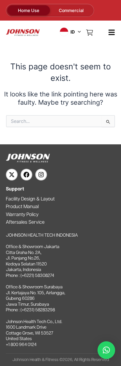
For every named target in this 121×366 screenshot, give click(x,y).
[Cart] (89, 32)
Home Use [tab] (28, 10)
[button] (106, 350)
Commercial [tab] (71, 10)
